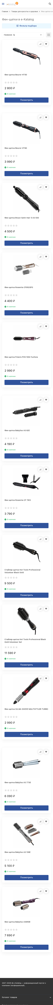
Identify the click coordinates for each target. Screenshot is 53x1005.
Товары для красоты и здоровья (24, 11)
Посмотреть (26, 100)
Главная (5, 11)
